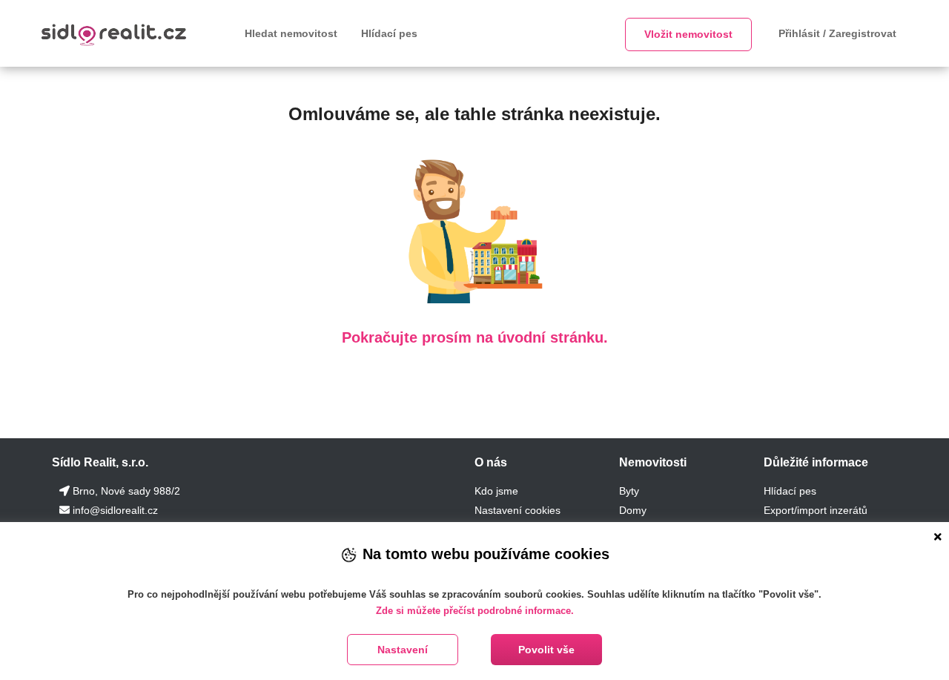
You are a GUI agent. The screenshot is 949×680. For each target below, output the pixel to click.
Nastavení (402, 650)
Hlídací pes (389, 33)
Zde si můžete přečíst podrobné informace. (475, 610)
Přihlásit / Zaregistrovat (837, 33)
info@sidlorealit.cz (115, 510)
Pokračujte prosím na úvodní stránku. (475, 337)
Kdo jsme (496, 491)
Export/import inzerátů (815, 510)
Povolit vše (546, 650)
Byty (629, 491)
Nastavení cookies (517, 510)
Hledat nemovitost (291, 33)
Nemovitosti (653, 462)
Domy (633, 510)
